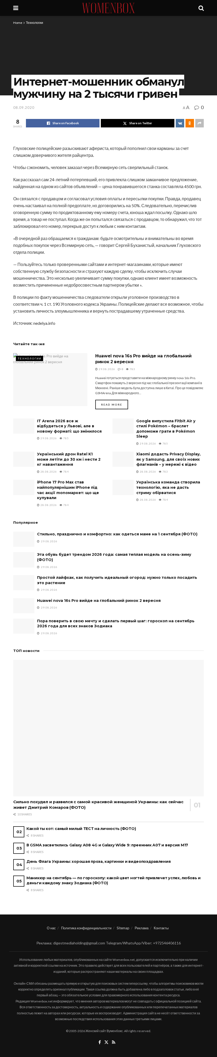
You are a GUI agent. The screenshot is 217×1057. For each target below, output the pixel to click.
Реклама (141, 928)
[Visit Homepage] (108, 8)
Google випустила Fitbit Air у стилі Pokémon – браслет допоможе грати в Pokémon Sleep (166, 429)
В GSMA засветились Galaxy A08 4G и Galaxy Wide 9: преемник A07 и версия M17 (107, 845)
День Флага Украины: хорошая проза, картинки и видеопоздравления (98, 861)
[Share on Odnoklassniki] (190, 123)
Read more (114, 404)
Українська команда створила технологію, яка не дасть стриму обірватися (168, 487)
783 (132, 369)
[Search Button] (201, 8)
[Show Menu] (15, 8)
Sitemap (123, 928)
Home (17, 23)
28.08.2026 (48, 471)
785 (65, 438)
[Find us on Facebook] (99, 1042)
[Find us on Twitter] (106, 1042)
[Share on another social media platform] (199, 123)
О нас (51, 928)
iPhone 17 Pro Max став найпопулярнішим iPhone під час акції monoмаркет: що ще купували (68, 490)
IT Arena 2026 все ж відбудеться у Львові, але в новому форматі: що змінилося (69, 426)
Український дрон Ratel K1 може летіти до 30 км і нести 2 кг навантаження (69, 459)
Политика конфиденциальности (86, 928)
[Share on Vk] (180, 123)
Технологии (34, 23)
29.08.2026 (106, 369)
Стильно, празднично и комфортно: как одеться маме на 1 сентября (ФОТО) (117, 534)
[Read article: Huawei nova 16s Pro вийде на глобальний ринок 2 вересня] (50, 379)
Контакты (161, 928)
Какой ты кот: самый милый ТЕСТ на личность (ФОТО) (81, 828)
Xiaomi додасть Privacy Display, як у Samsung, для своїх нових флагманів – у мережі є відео (168, 459)
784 (65, 471)
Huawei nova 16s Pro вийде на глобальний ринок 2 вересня (99, 600)
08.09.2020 (23, 107)
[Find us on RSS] (113, 1042)
